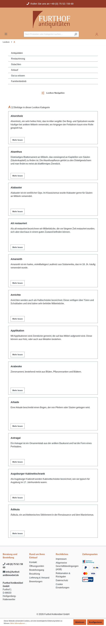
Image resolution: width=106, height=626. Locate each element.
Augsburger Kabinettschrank (28, 473)
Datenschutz (62, 580)
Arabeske (16, 366)
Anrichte (16, 294)
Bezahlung (34, 574)
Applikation (17, 330)
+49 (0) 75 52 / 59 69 (13, 566)
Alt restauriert (19, 223)
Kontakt (33, 562)
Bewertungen (35, 581)
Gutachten (16, 64)
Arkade (15, 402)
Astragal (16, 438)
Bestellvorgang (36, 570)
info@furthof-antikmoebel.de (11, 573)
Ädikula (15, 509)
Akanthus (16, 151)
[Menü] (6, 34)
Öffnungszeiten (36, 566)
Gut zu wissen (18, 75)
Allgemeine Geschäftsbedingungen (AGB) (67, 566)
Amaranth (16, 259)
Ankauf (14, 70)
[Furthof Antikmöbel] (53, 19)
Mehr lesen (17, 140)
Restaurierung (18, 59)
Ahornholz (17, 116)
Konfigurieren (95, 622)
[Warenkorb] (101, 33)
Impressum (61, 559)
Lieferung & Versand (39, 577)
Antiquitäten (17, 53)
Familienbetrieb (18, 81)
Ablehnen (79, 622)
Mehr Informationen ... (18, 623)
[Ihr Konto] (97, 34)
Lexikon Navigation (55, 93)
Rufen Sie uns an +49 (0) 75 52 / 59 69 (51, 3)
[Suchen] (75, 34)
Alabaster (16, 187)
